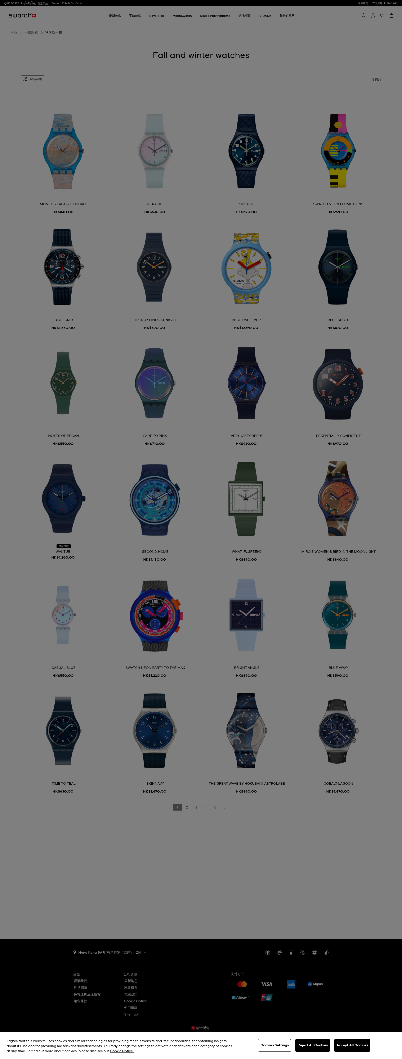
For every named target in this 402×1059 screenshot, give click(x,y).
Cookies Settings (274, 1045)
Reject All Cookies (313, 1045)
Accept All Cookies (352, 1045)
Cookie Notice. (122, 1051)
